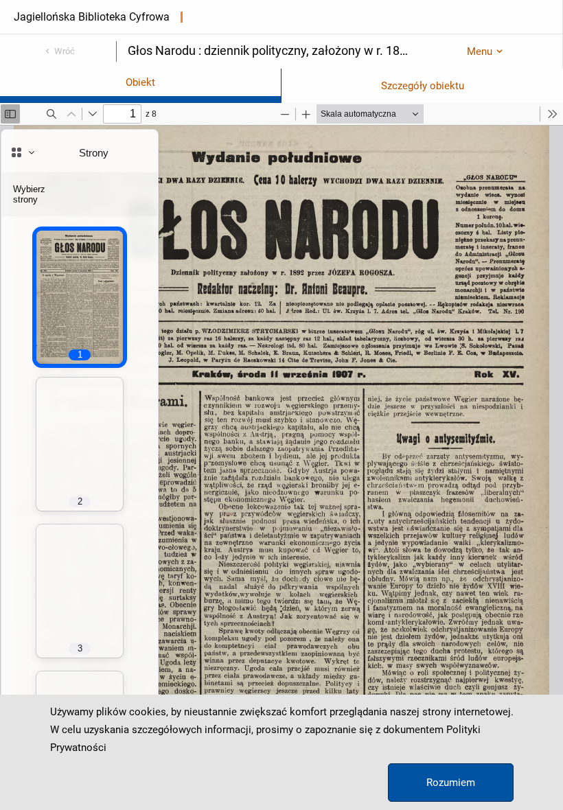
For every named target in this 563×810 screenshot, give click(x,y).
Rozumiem (450, 782)
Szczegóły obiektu (422, 86)
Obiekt (140, 82)
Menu (479, 51)
